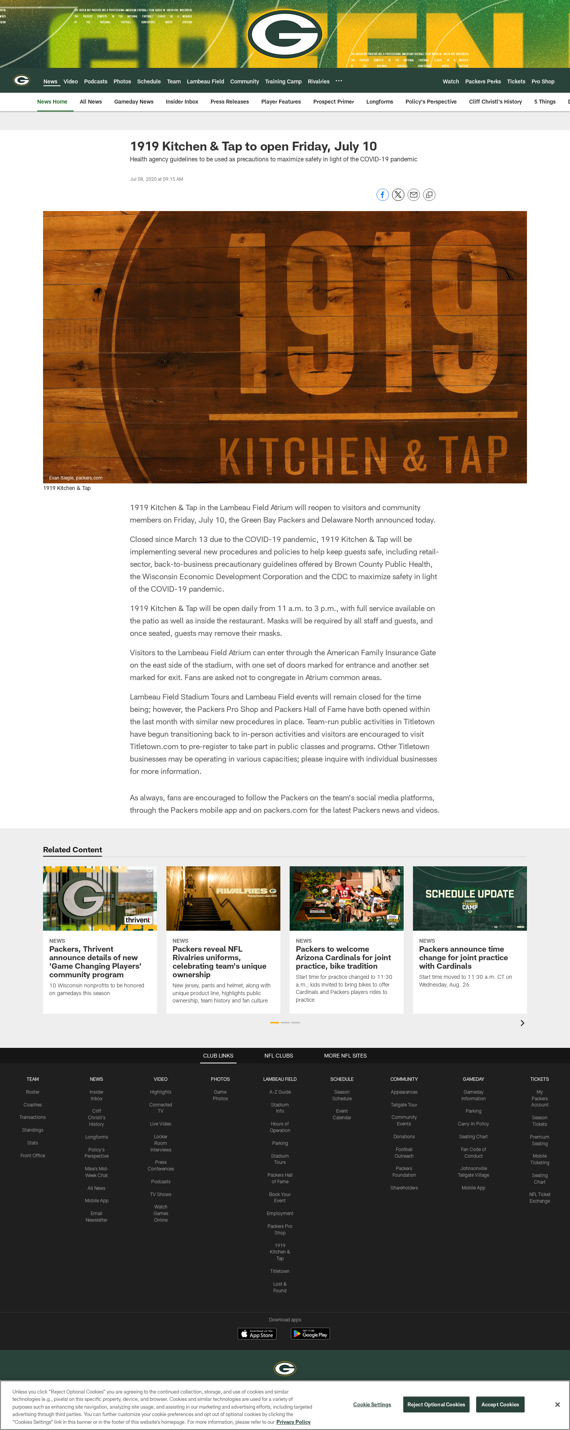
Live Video (160, 1123)
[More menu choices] (339, 81)
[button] (274, 1022)
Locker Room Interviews (160, 1143)
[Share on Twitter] (398, 199)
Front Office (33, 1155)
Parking (280, 1143)
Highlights (160, 1091)
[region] (285, 1405)
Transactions (32, 1117)
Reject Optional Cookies (436, 1404)
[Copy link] (429, 195)
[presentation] (524, 1024)
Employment (280, 1213)
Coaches (33, 1104)
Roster (33, 1091)
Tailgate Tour (404, 1104)
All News (96, 1188)
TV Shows (160, 1194)
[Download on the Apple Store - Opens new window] (257, 1334)
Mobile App (97, 1200)
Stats (32, 1142)
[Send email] (414, 199)
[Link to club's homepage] (21, 80)
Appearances (404, 1091)
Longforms (96, 1136)
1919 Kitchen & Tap (280, 1252)
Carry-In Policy (473, 1123)
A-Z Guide (280, 1091)
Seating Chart (473, 1136)
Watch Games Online (161, 1213)
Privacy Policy (293, 1422)
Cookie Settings (372, 1404)
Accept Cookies (500, 1404)
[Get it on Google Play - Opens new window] (310, 1337)
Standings (32, 1129)
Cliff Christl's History (96, 1117)
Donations (404, 1136)
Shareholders (404, 1187)
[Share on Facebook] (383, 199)
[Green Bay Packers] (285, 1369)
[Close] (557, 1404)
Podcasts (161, 1181)
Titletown (280, 1271)
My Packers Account (540, 1098)
